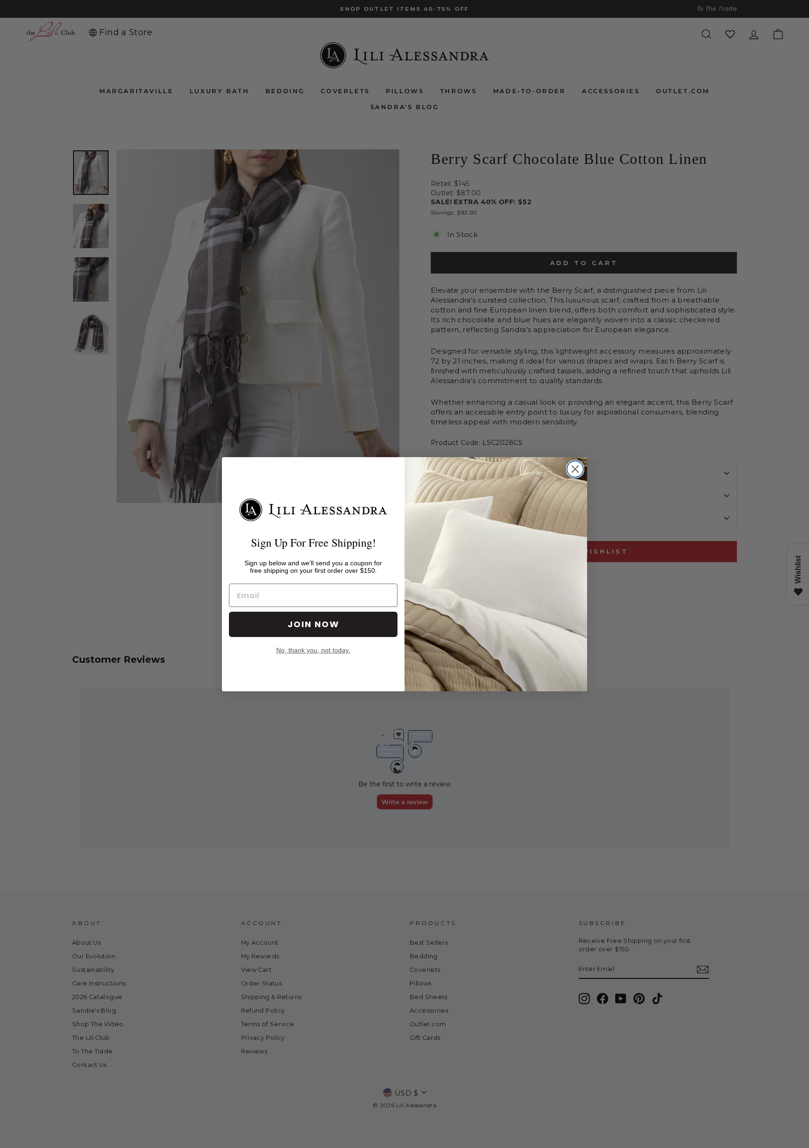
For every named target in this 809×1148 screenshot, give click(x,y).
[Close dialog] (575, 469)
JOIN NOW (313, 624)
